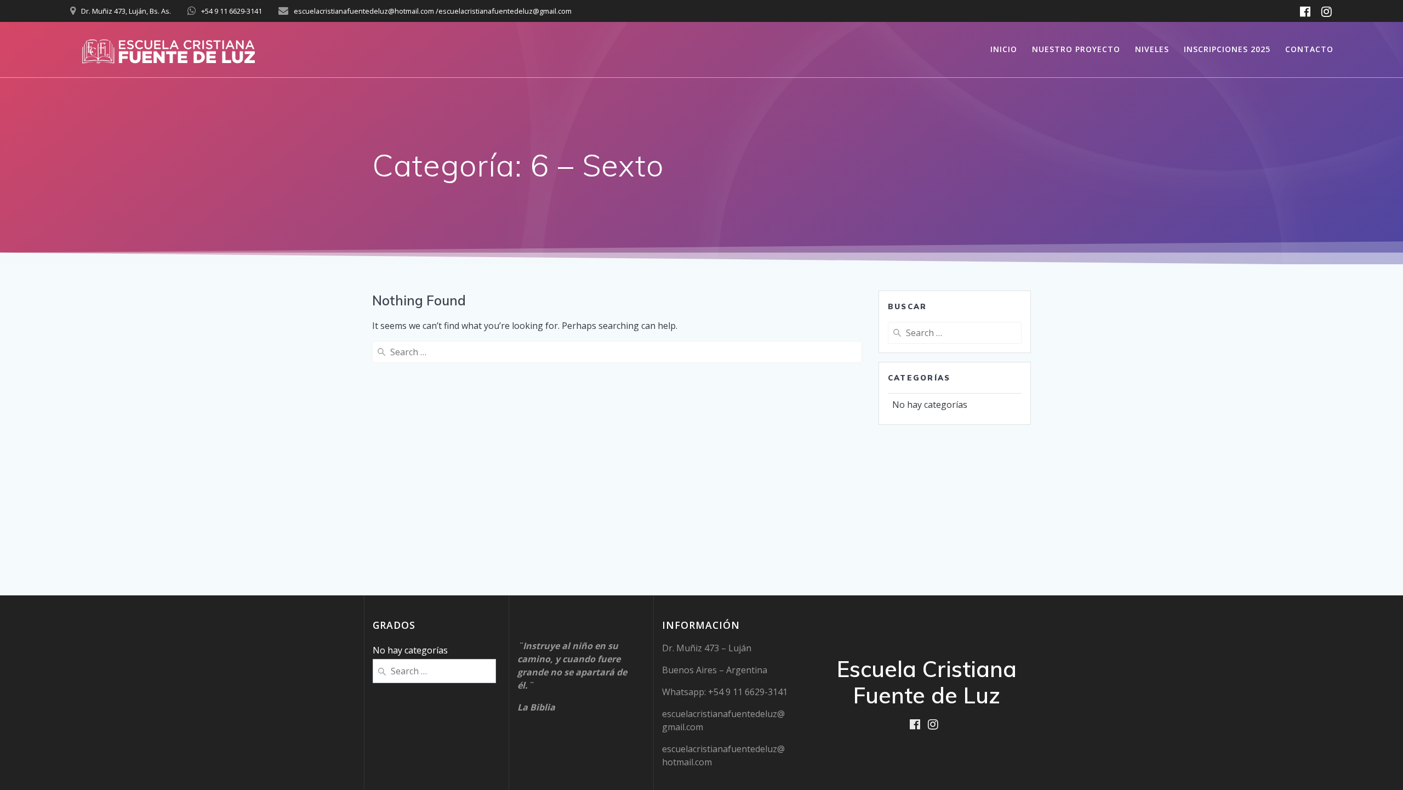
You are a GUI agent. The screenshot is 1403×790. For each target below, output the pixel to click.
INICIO (1003, 49)
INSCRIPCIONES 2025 (1227, 49)
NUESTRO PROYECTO (1076, 49)
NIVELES (1152, 49)
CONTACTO (1309, 49)
